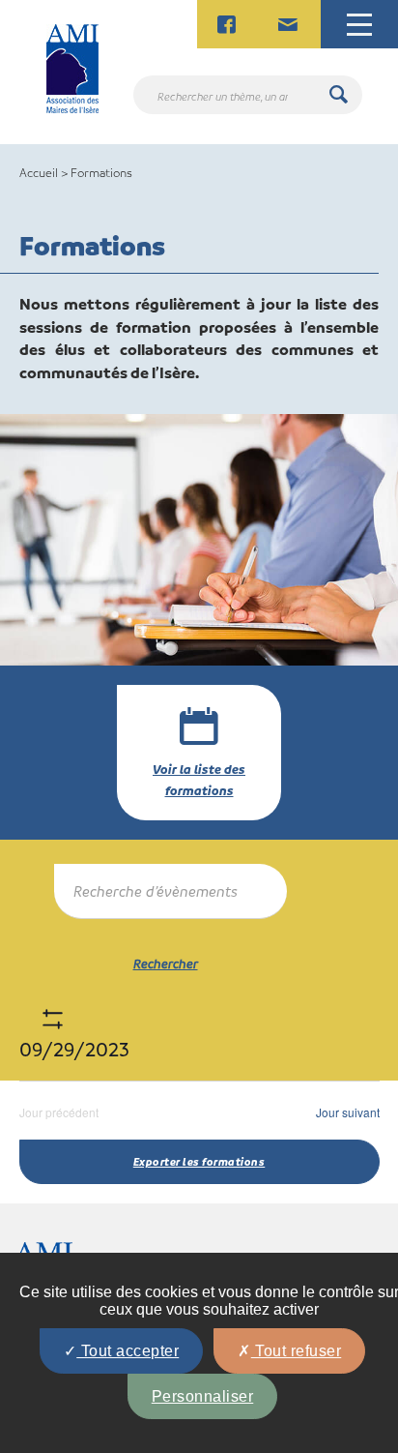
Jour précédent (59, 1112)
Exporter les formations (199, 1161)
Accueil (38, 172)
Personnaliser (203, 1396)
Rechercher (165, 963)
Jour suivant (348, 1112)
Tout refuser (296, 1351)
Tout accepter (127, 1351)
